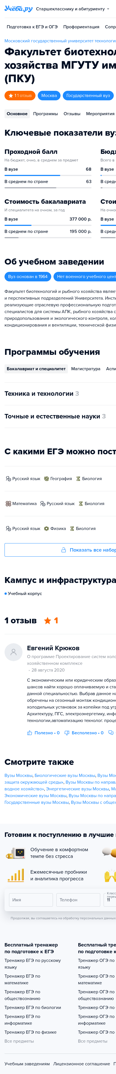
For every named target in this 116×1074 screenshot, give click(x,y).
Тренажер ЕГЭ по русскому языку (33, 964)
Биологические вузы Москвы (65, 775)
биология (92, 479)
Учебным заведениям (27, 1064)
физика (58, 528)
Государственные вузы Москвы (37, 802)
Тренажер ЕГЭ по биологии (33, 1007)
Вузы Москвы (18, 775)
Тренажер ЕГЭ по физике (31, 1032)
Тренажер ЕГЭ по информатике (22, 1020)
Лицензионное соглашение (81, 1064)
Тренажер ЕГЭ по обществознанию (22, 995)
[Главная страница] (19, 9)
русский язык (26, 479)
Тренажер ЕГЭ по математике (22, 979)
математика (24, 503)
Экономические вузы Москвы (35, 795)
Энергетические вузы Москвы (77, 789)
